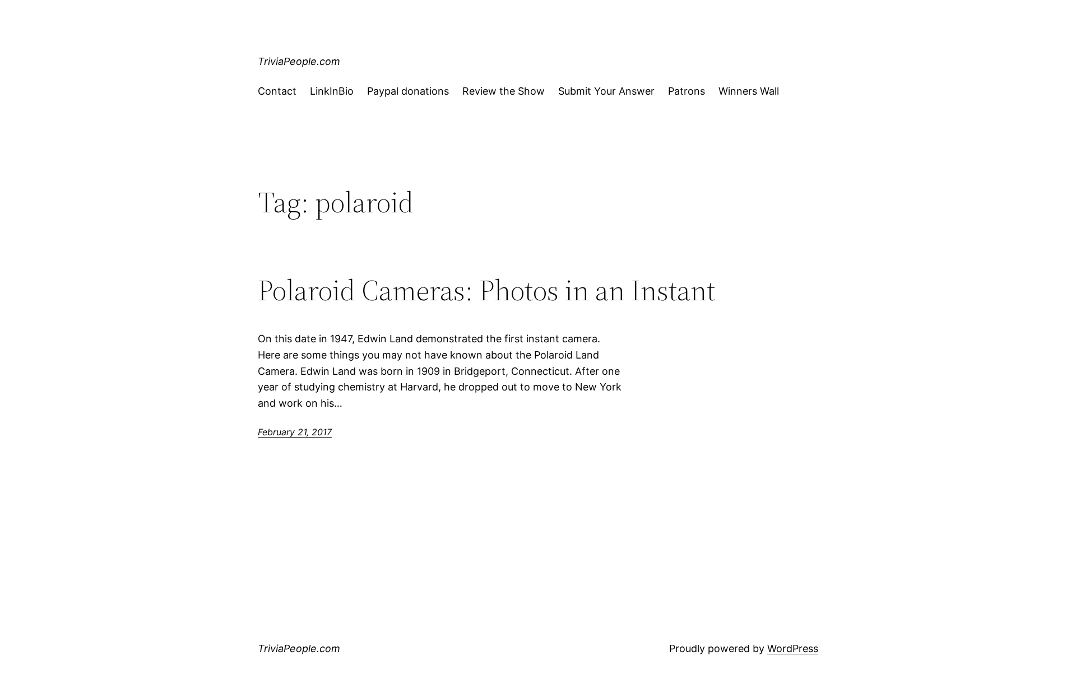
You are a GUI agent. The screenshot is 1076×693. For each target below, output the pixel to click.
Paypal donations (408, 91)
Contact (277, 91)
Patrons (686, 91)
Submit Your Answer (606, 91)
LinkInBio (332, 91)
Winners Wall (748, 91)
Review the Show (503, 91)
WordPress (792, 648)
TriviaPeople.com (299, 61)
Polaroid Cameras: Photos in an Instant (486, 290)
